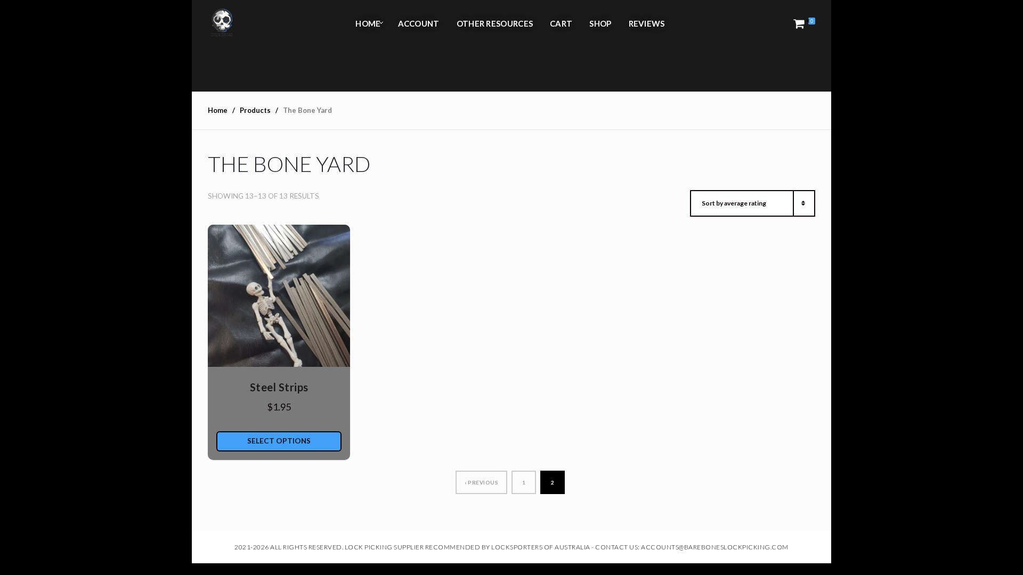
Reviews (647, 23)
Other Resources (495, 23)
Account (419, 23)
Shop (600, 23)
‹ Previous (481, 482)
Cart (561, 23)
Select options (279, 441)
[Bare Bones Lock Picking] (221, 23)
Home (367, 23)
